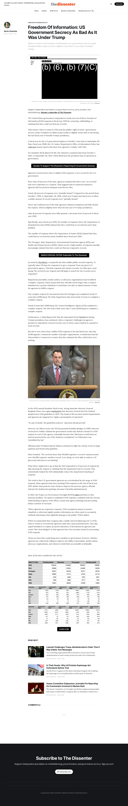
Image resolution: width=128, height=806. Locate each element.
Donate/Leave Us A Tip (86, 11)
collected (32, 147)
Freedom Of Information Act (38, 22)
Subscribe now (65, 772)
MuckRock (42, 262)
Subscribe (119, 4)
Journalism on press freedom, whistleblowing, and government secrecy (24, 4)
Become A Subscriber (68, 11)
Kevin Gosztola (10, 31)
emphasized (56, 411)
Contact (44, 11)
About (36, 11)
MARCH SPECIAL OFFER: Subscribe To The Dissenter (64, 255)
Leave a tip (64, 629)
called (77, 495)
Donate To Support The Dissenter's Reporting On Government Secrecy (64, 166)
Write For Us (54, 11)
